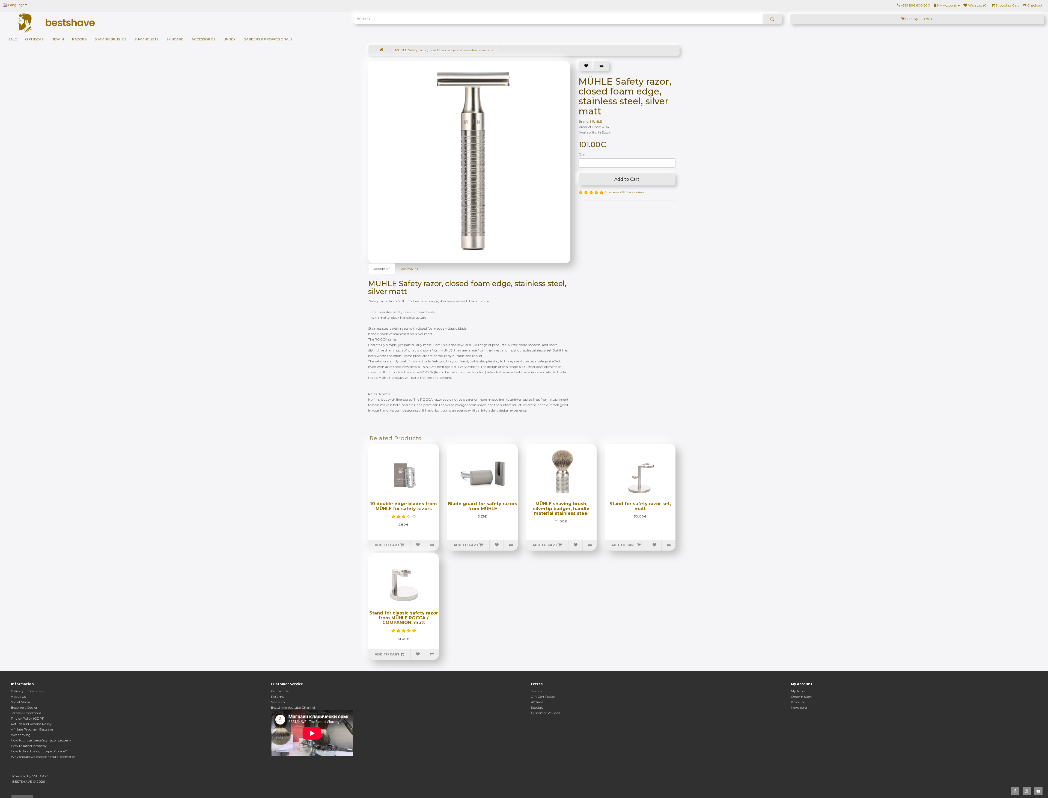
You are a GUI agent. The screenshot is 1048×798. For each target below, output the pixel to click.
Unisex (230, 39)
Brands (536, 691)
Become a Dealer (24, 707)
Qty (582, 154)
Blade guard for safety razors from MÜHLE (482, 506)
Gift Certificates (543, 696)
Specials (537, 707)
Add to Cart (626, 179)
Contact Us (279, 691)
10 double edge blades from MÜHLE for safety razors (403, 506)
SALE (12, 39)
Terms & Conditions (26, 713)
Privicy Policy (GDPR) (28, 718)
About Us (18, 696)
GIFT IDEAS (34, 39)
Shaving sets (146, 39)
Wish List (798, 702)
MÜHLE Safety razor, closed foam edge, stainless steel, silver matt (445, 50)
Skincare (174, 39)
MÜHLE (596, 121)
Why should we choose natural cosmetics (43, 757)
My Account (800, 691)
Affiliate (537, 702)
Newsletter (799, 707)
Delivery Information (27, 691)
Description (382, 269)
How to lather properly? (30, 746)
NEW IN (58, 39)
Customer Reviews (545, 713)
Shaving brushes (110, 39)
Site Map (278, 702)
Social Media (20, 702)
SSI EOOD (40, 776)
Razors (79, 39)
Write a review (633, 192)
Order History (801, 696)
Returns (277, 696)
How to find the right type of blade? (39, 751)
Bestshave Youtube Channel (293, 707)
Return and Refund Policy (31, 724)
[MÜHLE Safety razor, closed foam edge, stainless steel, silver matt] (472, 159)
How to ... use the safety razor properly (41, 740)
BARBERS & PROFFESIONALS (268, 39)
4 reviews (612, 192)
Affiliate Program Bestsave (32, 729)
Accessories (203, 39)
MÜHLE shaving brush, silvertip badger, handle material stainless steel (561, 508)
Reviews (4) (409, 269)
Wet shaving (21, 735)
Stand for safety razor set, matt (640, 506)
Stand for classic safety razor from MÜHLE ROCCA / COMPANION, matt (403, 617)
